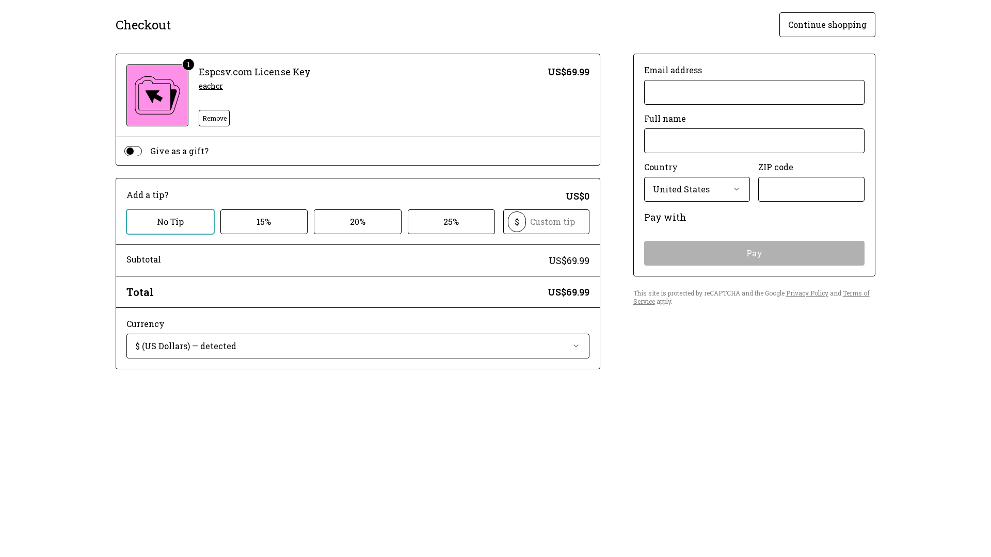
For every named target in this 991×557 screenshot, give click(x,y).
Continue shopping (827, 24)
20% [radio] (357, 221)
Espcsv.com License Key (255, 71)
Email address (673, 69)
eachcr (211, 86)
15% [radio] (264, 221)
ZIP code (775, 166)
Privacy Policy (807, 293)
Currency (145, 323)
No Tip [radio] (170, 221)
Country (661, 166)
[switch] (133, 151)
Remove (214, 118)
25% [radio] (451, 221)
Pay (754, 253)
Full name (665, 118)
